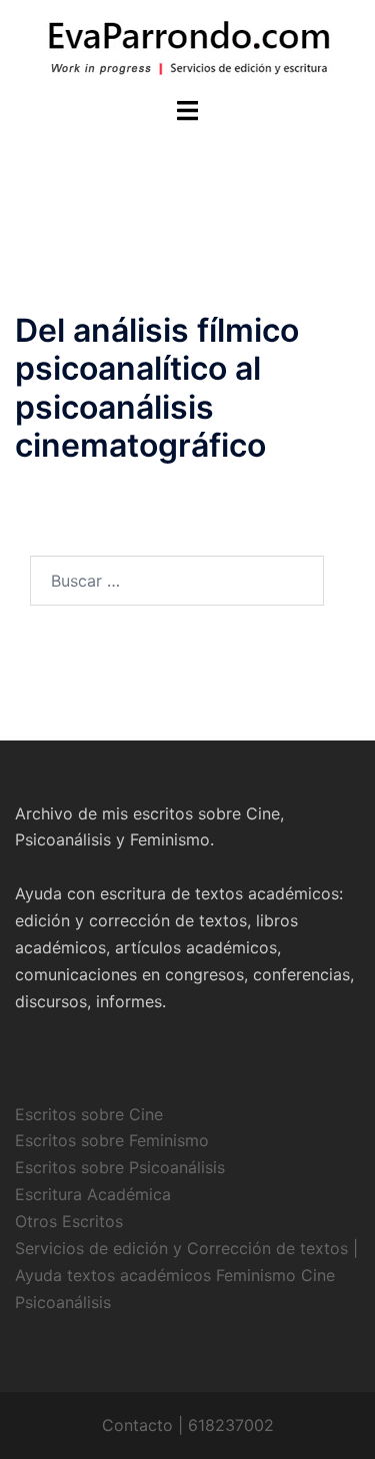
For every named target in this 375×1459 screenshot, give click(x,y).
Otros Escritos (69, 1221)
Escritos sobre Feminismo (112, 1140)
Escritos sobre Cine (89, 1114)
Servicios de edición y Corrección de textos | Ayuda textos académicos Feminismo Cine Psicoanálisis (186, 1275)
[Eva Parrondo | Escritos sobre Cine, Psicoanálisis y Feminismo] (188, 46)
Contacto (137, 1425)
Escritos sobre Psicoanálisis (120, 1167)
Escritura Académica (93, 1194)
